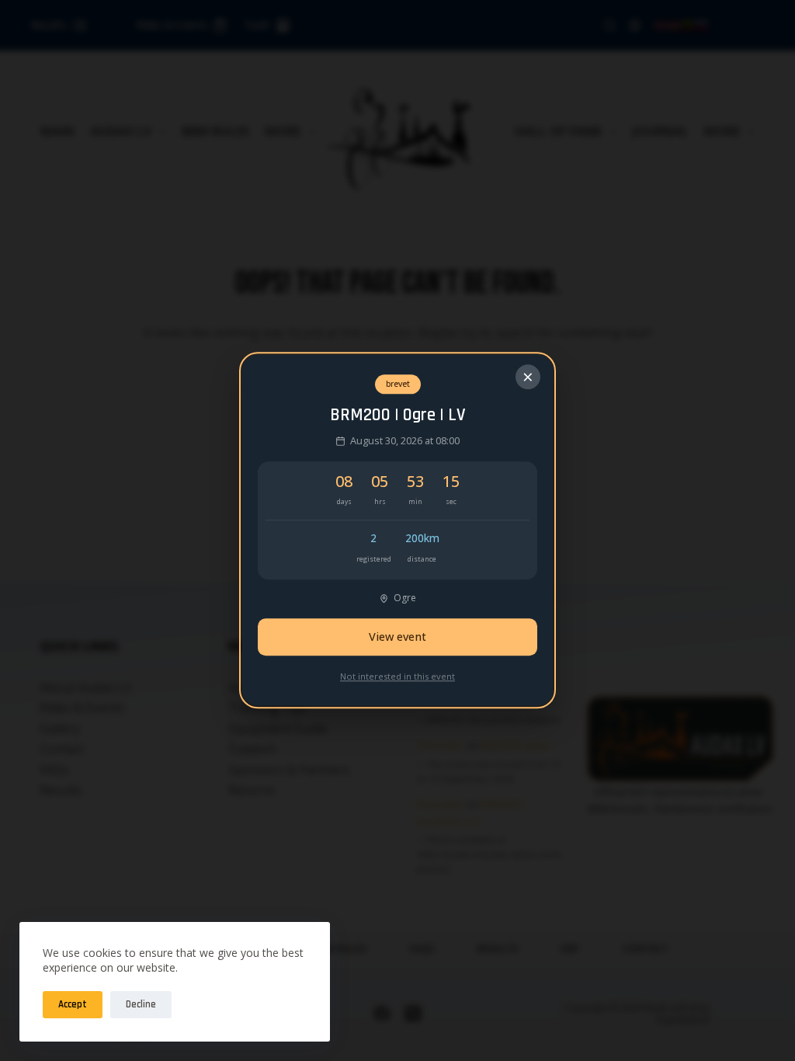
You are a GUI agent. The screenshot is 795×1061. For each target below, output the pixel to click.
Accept (72, 1004)
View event (397, 707)
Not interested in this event (397, 746)
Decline (141, 1004)
